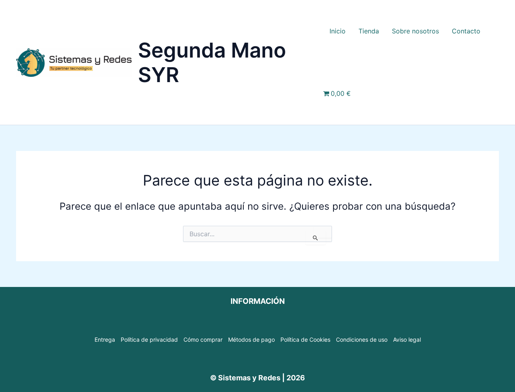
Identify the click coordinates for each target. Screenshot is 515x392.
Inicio (338, 31)
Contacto (466, 31)
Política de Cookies (305, 339)
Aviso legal (407, 339)
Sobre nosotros (415, 31)
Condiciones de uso (361, 339)
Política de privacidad (149, 339)
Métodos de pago (251, 339)
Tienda (368, 31)
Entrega (105, 339)
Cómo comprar (202, 339)
